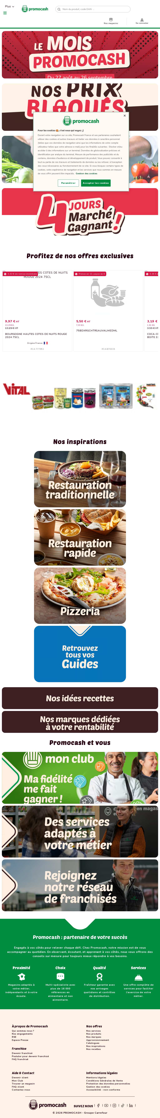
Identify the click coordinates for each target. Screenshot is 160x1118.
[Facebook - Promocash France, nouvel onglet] (98, 1105)
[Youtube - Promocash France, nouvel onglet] (106, 1105)
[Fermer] (124, 115)
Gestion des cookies (86, 173)
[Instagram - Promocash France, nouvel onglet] (114, 1105)
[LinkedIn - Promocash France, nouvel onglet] (131, 1105)
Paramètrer (68, 183)
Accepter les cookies (96, 183)
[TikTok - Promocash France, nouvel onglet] (123, 1105)
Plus (8, 6)
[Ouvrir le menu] (5, 12)
